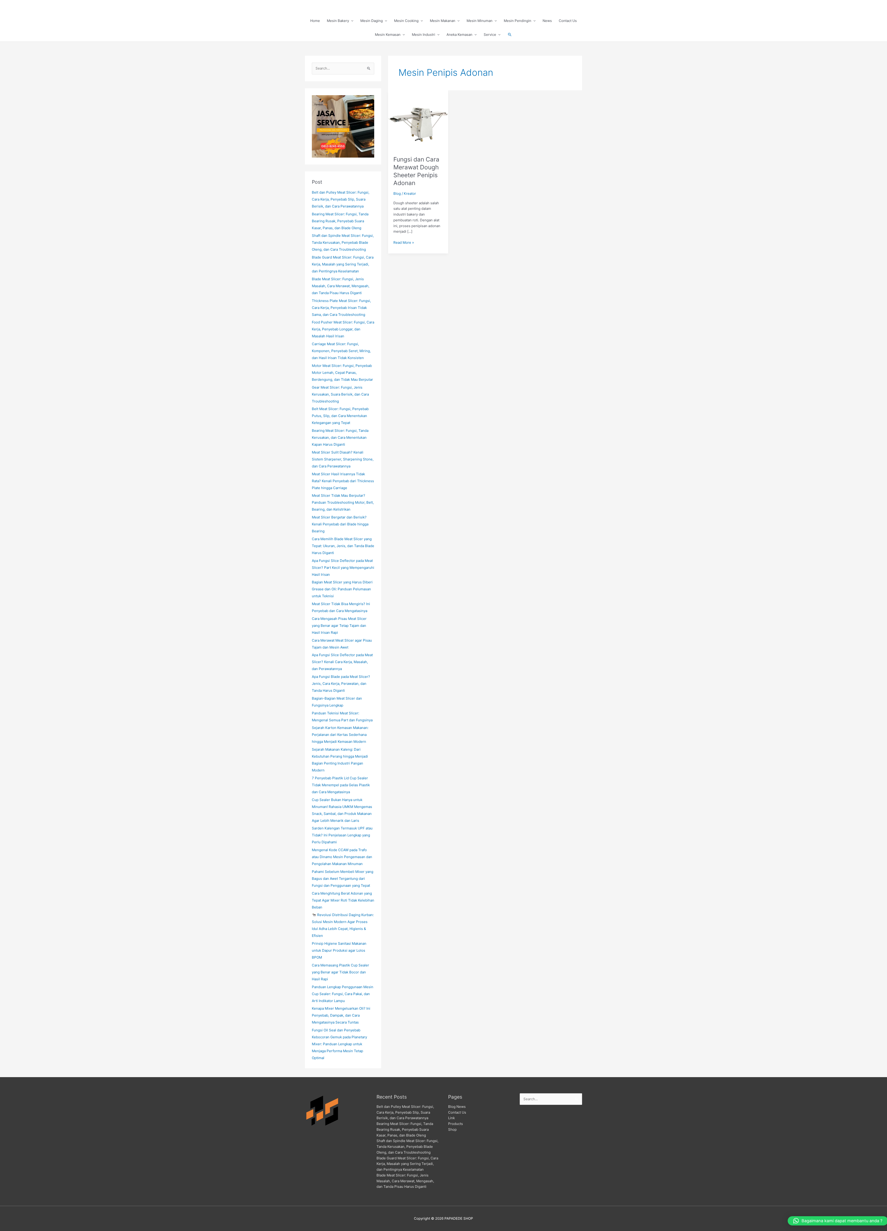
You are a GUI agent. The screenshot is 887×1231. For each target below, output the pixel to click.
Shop (452, 1129)
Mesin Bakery (338, 20)
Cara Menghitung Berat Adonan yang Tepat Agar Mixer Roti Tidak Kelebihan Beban (343, 900)
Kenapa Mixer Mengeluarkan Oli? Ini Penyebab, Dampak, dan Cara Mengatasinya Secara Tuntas (341, 1015)
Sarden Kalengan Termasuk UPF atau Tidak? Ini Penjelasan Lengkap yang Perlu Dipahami (342, 835)
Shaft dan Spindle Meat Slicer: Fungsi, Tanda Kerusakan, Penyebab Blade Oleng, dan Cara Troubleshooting (343, 242)
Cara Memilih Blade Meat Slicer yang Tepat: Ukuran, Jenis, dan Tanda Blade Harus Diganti (343, 546)
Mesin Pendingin (517, 20)
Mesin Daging (371, 20)
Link (451, 1118)
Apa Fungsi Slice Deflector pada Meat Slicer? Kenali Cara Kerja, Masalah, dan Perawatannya (342, 662)
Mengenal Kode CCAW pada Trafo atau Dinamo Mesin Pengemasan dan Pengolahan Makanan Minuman (342, 857)
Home (315, 20)
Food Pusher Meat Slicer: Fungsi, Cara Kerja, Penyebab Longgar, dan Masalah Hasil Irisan (343, 329)
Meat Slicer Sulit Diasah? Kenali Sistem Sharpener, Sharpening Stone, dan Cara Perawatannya (343, 459)
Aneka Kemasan (459, 34)
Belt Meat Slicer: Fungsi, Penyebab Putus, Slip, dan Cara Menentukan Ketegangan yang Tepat (340, 416)
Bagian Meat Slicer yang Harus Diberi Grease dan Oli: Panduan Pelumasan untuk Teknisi (342, 589)
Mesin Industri (423, 34)
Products (455, 1123)
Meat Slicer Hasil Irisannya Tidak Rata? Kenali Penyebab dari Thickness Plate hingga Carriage (343, 481)
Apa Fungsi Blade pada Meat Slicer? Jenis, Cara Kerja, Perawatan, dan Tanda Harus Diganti (341, 683)
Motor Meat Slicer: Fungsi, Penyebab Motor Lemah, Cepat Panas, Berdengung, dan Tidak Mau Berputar (342, 372)
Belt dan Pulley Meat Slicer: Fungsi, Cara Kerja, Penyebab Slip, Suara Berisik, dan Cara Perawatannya (340, 199)
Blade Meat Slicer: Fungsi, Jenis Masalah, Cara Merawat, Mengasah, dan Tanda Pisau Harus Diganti (340, 286)
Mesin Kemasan (388, 34)
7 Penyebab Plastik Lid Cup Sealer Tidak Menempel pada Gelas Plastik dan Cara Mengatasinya (341, 785)
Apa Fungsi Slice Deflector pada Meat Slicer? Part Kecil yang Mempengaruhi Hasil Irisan (343, 567)
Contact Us (568, 20)
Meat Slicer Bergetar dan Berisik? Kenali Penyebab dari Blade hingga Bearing (340, 524)
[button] (509, 34)
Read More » (403, 242)
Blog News (457, 1106)
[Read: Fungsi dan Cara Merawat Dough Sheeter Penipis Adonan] (418, 120)
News (547, 20)
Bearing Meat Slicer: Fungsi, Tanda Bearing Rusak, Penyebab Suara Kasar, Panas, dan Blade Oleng (340, 221)
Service (490, 34)
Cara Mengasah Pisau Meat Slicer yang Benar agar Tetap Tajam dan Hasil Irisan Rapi (339, 625)
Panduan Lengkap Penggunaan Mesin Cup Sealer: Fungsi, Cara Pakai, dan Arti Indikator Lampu (342, 994)
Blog (397, 193)
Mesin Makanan (442, 20)
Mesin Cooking (406, 20)
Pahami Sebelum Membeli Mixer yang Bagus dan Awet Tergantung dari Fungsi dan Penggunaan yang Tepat (342, 878)
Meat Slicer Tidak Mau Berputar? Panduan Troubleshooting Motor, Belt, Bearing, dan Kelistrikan (343, 502)
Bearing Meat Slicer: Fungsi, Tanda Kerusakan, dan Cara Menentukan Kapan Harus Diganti (340, 437)
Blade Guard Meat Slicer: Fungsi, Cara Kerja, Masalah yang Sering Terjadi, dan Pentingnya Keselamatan (343, 264)
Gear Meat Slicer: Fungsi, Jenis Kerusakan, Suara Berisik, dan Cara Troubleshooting (340, 394)
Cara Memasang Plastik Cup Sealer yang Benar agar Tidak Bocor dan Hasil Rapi (340, 972)
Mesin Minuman (479, 20)
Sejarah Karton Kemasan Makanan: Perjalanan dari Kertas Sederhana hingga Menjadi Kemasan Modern (340, 734)
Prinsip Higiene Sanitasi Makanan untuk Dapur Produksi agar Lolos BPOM (339, 950)
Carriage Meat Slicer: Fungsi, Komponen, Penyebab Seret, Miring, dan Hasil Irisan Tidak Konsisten (341, 351)
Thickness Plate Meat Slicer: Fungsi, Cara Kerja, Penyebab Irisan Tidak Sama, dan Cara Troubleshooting (341, 308)
